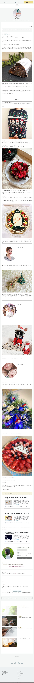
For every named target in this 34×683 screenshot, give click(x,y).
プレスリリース (19, 675)
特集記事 (3, 674)
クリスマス (9, 564)
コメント (3, 574)
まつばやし (6, 34)
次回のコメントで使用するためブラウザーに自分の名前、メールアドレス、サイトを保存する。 (16, 586)
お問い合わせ (19, 678)
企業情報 (19, 676)
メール (3, 584)
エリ (17, 304)
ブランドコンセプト (20, 671)
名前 (3, 581)
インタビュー (5, 564)
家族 (22, 564)
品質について (19, 672)
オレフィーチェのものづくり (21, 673)
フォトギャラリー (4, 671)
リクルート (19, 677)
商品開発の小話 (4, 673)
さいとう (18, 247)
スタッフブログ (14, 564)
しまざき (18, 364)
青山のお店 (19, 674)
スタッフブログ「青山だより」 (5, 672)
